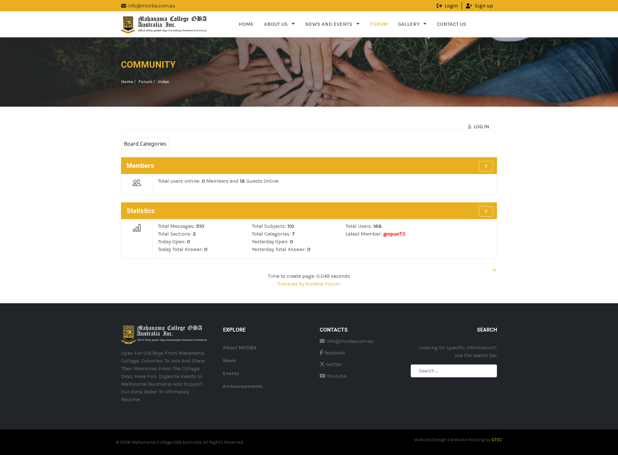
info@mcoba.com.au (349, 341)
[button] (279, 24)
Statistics (140, 211)
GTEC (497, 439)
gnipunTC (394, 234)
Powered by (291, 284)
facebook (334, 353)
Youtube (335, 376)
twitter (333, 364)
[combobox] (454, 370)
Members (140, 165)
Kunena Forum (323, 284)
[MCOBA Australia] (164, 24)
